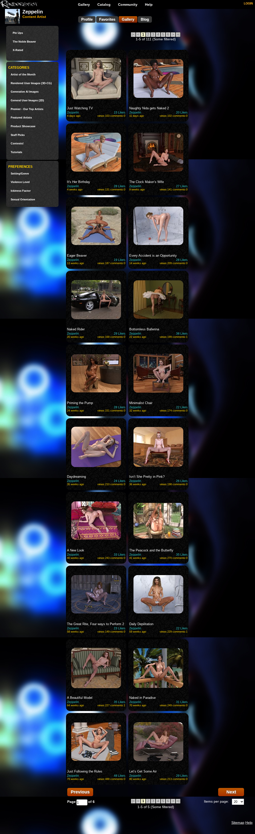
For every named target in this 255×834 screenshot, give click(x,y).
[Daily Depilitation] (158, 594)
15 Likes (119, 112)
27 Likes (182, 186)
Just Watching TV (80, 108)
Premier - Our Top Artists (27, 109)
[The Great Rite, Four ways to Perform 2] (96, 594)
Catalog (104, 4)
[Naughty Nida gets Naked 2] (158, 78)
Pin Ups (18, 33)
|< (133, 34)
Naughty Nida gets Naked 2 (149, 108)
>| (178, 34)
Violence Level (20, 182)
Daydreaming (76, 476)
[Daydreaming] (96, 447)
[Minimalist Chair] (158, 373)
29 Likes (119, 333)
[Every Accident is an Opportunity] (158, 225)
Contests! (17, 143)
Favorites (107, 19)
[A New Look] (96, 520)
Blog (145, 19)
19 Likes (119, 260)
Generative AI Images (25, 91)
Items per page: (216, 801)
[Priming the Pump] (96, 373)
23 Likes (119, 628)
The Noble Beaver (24, 41)
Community (127, 4)
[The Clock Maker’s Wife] (158, 152)
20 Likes (182, 112)
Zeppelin (73, 112)
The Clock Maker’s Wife (146, 182)
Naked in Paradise (142, 698)
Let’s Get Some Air (143, 771)
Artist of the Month (23, 74)
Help (149, 4)
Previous (80, 791)
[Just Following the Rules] (96, 741)
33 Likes (119, 554)
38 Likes (182, 333)
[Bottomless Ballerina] (158, 299)
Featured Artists (21, 117)
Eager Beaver (77, 255)
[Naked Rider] (96, 299)
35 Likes (182, 554)
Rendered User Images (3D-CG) (31, 83)
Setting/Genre (20, 173)
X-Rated (18, 50)
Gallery (84, 4)
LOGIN (248, 3)
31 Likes (182, 702)
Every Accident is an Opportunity (153, 255)
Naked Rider (76, 329)
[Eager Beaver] (96, 225)
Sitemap (237, 823)
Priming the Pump (80, 403)
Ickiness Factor (21, 190)
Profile (87, 19)
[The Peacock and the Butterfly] (158, 520)
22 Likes (182, 407)
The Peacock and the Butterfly (151, 550)
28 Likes (119, 186)
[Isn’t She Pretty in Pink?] (158, 447)
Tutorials (16, 152)
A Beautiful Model (79, 698)
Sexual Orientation (23, 199)
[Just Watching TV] (96, 78)
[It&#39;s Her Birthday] (96, 152)
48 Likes (119, 775)
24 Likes (119, 481)
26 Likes (182, 481)
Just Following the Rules (84, 771)
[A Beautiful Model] (96, 668)
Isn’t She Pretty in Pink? (147, 476)
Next (231, 791)
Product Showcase (23, 126)
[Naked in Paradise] (158, 668)
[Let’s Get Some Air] (158, 741)
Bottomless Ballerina (144, 329)
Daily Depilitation (141, 624)
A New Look (75, 550)
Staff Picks (18, 135)
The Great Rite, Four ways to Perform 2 (95, 624)
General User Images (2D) (27, 100)
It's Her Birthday (78, 182)
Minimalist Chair (140, 403)
